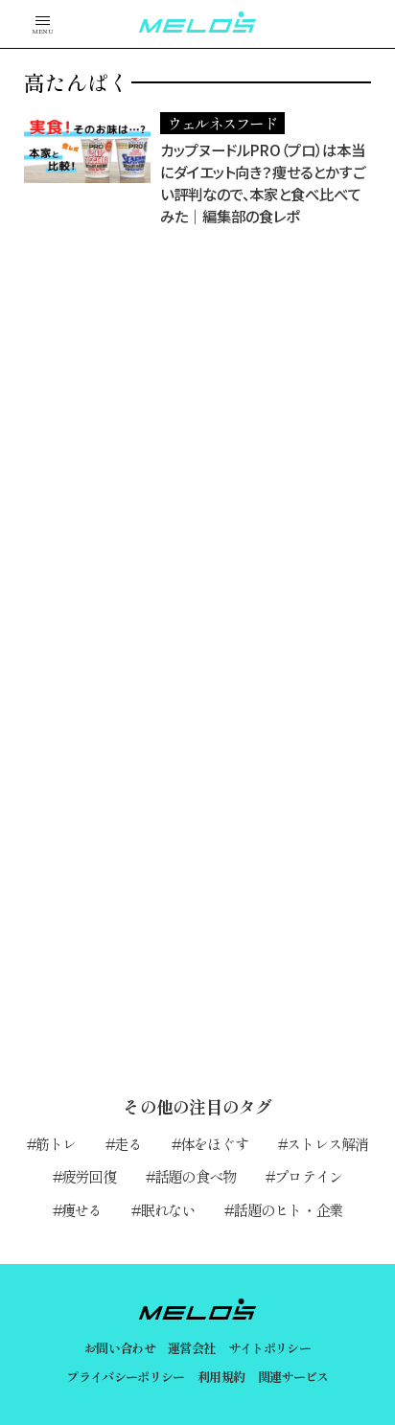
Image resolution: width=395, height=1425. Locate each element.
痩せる (82, 1209)
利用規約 (221, 1377)
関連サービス (293, 1377)
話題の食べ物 (195, 1175)
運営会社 (191, 1348)
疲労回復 (88, 1175)
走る (127, 1143)
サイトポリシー (269, 1348)
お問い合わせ (119, 1348)
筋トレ (56, 1143)
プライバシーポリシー (125, 1377)
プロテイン (308, 1175)
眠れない (168, 1209)
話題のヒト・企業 (287, 1209)
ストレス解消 (327, 1143)
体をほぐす (214, 1143)
